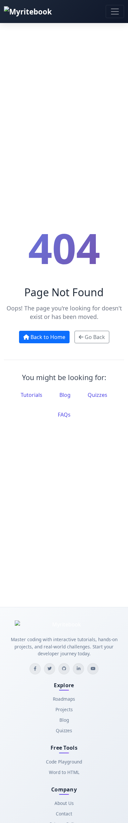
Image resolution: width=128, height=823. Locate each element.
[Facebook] (35, 668)
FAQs (64, 414)
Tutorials (31, 395)
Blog (65, 395)
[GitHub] (64, 668)
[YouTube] (92, 668)
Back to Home (47, 337)
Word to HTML (64, 772)
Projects (64, 709)
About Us (64, 803)
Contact (64, 814)
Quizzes (97, 395)
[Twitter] (49, 668)
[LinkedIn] (78, 668)
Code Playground (64, 762)
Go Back (94, 337)
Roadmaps (64, 699)
